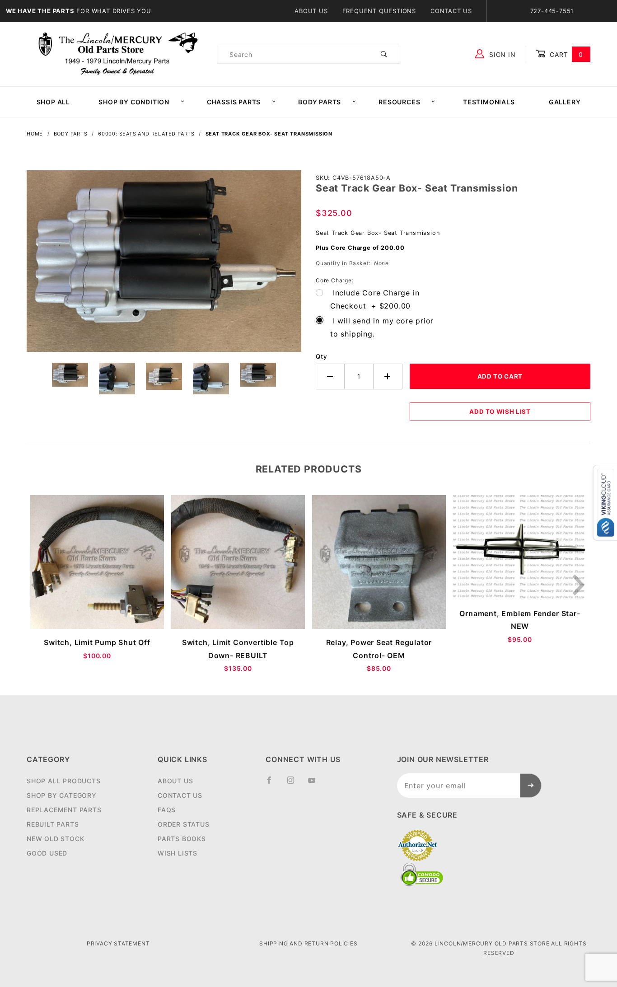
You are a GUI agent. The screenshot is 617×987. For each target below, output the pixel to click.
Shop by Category (62, 795)
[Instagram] (294, 784)
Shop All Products (64, 781)
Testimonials (489, 102)
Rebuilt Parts (53, 824)
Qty (321, 356)
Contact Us (451, 10)
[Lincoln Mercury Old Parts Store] (118, 53)
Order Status (184, 824)
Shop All (53, 102)
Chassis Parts (234, 102)
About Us (310, 10)
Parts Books (182, 838)
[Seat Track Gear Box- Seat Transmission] (164, 265)
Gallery (565, 102)
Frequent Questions (379, 10)
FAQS (167, 810)
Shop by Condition (133, 102)
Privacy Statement (118, 943)
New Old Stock (55, 838)
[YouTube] (315, 784)
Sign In (501, 54)
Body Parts (319, 102)
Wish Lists (177, 853)
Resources (399, 102)
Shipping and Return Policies (308, 943)
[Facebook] (273, 784)
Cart (565, 54)
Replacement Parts (64, 810)
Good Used (47, 853)
